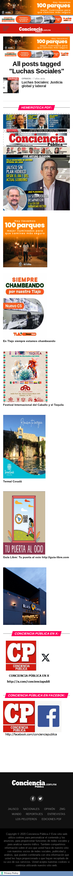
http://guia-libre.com (55, 557)
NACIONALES (31, 809)
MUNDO (16, 814)
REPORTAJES (34, 814)
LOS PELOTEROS (26, 819)
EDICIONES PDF (52, 819)
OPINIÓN (49, 809)
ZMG (62, 809)
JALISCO (13, 809)
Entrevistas (56, 814)
